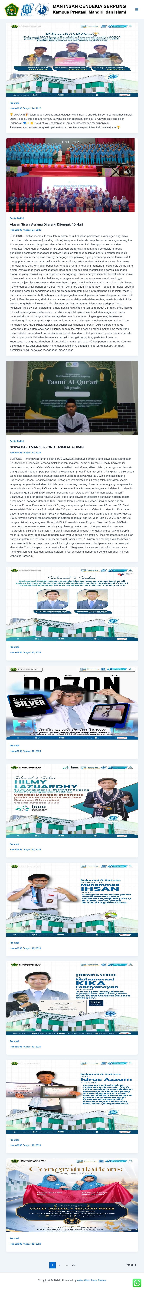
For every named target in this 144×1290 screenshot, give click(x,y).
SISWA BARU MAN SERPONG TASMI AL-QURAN (47, 447)
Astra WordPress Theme (91, 1280)
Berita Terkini (17, 218)
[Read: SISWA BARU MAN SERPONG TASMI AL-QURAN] (72, 398)
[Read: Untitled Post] (72, 60)
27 (73, 1265)
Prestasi (14, 103)
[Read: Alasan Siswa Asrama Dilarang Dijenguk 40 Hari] (72, 175)
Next (131, 1265)
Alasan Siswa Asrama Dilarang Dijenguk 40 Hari (46, 224)
